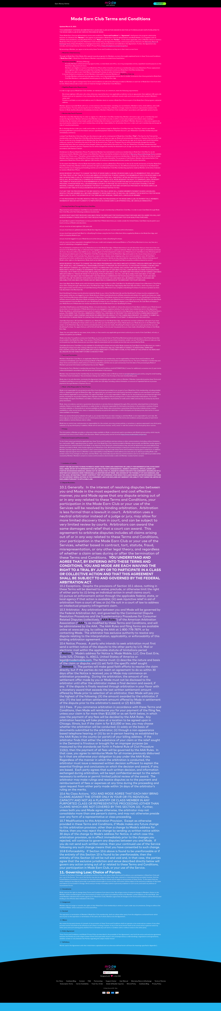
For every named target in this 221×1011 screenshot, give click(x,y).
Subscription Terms (66, 984)
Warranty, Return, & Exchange (141, 981)
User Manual (123, 981)
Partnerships (98, 981)
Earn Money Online (62, 4)
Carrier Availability (82, 984)
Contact (82, 981)
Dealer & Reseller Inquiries (115, 984)
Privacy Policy (156, 984)
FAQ (89, 981)
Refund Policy (131, 984)
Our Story (59, 981)
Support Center (111, 981)
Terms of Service (160, 981)
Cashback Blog (71, 981)
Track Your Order (97, 984)
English (108, 972)
